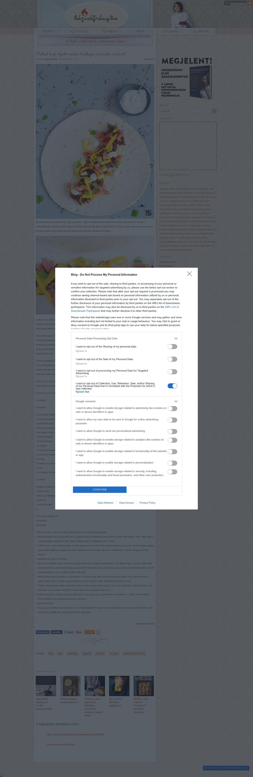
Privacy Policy (147, 502)
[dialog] (126, 388)
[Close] (190, 274)
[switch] (172, 346)
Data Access (126, 502)
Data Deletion (106, 502)
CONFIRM (100, 489)
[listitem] (126, 338)
